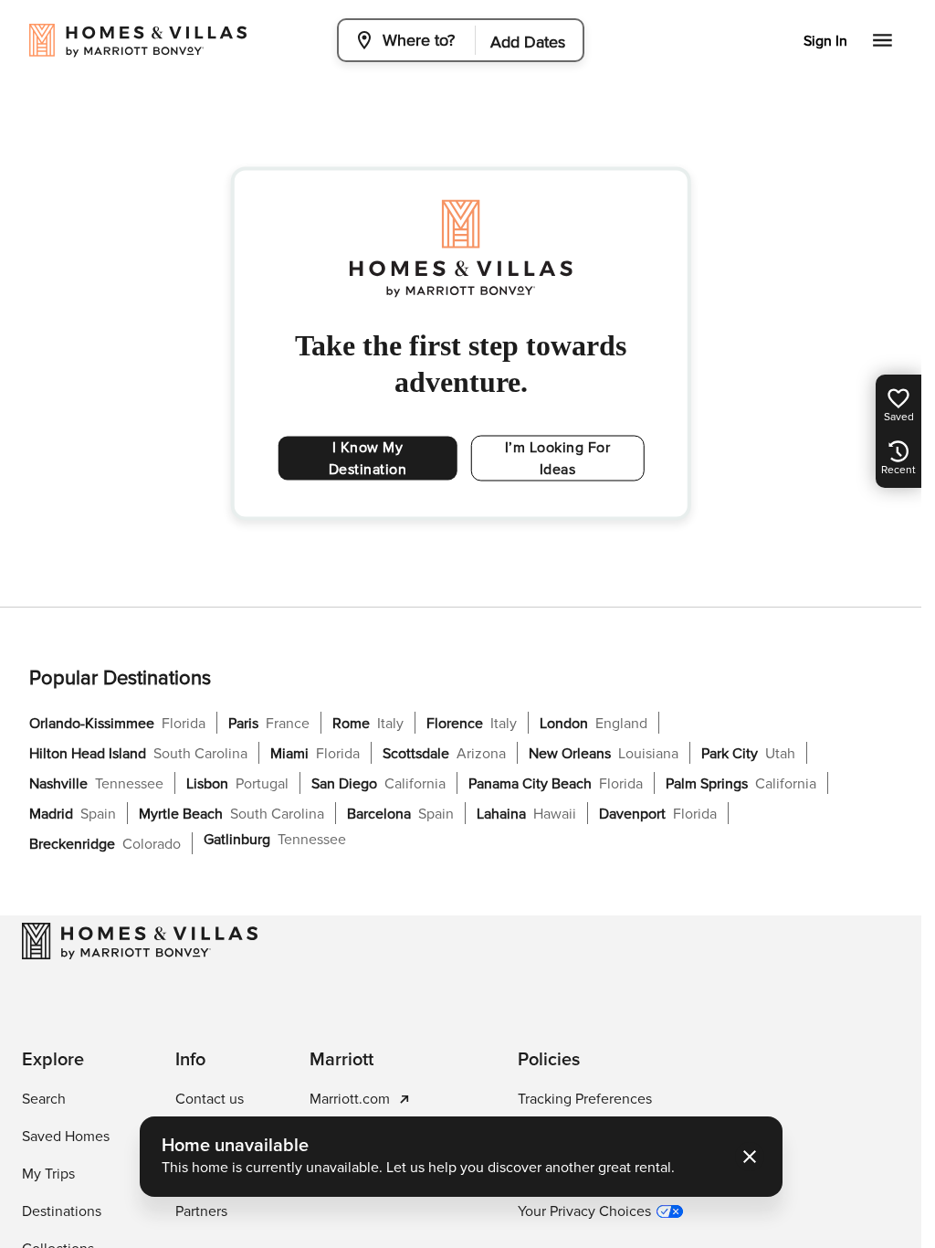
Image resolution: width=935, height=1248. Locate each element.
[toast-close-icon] (749, 1156)
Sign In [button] (825, 41)
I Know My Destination (368, 459)
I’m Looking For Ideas (558, 459)
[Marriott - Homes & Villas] (139, 941)
